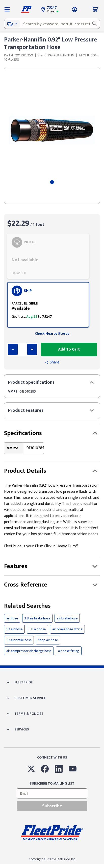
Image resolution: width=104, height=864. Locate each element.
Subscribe (52, 806)
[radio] (48, 256)
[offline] (102, 863)
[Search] (94, 24)
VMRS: (13, 391)
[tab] (52, 182)
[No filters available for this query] (7, 9)
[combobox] (52, 24)
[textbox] (52, 24)
